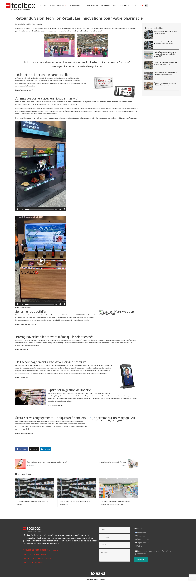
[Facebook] (93, 573)
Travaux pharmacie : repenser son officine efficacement (165, 84)
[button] (41, 166)
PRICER (61, 80)
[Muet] (60, 209)
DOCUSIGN (19, 426)
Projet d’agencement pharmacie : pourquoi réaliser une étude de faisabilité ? (165, 54)
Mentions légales (92, 580)
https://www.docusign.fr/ (24, 433)
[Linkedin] (103, 573)
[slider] (39, 209)
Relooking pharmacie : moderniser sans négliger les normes (165, 63)
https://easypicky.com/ (56, 405)
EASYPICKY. (89, 393)
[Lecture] (18, 209)
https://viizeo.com (21, 377)
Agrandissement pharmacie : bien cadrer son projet (165, 32)
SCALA (27, 102)
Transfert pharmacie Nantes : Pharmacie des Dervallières (164, 43)
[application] (40, 166)
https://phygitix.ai (21, 349)
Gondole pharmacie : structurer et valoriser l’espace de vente (165, 73)
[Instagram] (98, 573)
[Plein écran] (64, 209)
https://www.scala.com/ (23, 307)
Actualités (39, 24)
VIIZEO (27, 365)
